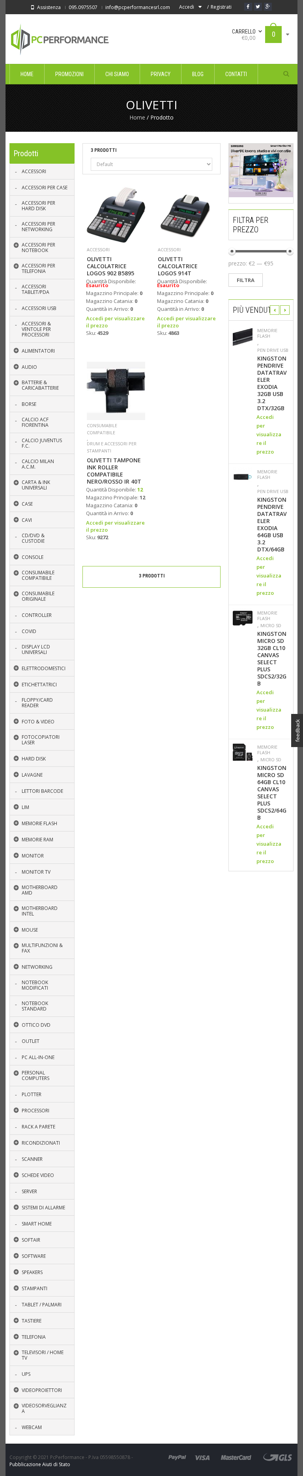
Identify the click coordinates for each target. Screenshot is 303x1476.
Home (137, 117)
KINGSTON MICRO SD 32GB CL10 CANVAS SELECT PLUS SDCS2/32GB (271, 658)
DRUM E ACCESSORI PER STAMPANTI (112, 447)
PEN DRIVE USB (272, 350)
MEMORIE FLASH (267, 333)
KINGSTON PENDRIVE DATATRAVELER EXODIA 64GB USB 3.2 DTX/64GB (272, 524)
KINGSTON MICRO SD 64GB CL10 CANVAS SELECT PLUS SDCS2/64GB (271, 792)
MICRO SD (270, 625)
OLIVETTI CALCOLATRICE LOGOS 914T (178, 266)
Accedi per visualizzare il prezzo (268, 434)
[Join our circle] (268, 7)
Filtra (245, 280)
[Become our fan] (248, 7)
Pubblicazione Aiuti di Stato (39, 1464)
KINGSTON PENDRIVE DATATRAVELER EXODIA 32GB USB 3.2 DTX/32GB (272, 383)
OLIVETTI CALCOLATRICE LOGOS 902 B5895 (110, 266)
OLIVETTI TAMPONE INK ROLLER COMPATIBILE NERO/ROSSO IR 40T (114, 471)
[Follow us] (258, 7)
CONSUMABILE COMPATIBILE (102, 428)
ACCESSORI (98, 249)
